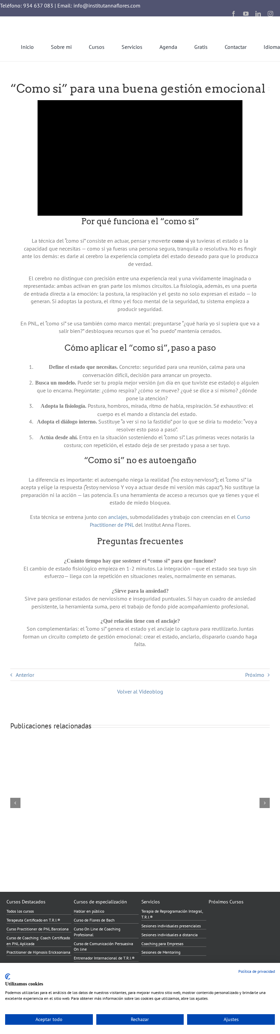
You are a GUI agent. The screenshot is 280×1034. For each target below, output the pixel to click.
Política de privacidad (256, 971)
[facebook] (233, 13)
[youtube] (246, 13)
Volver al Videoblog (140, 691)
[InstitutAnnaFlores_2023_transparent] (37, 19)
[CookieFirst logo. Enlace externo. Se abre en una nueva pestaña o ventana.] (7, 976)
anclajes (117, 516)
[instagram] (270, 13)
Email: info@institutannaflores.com (98, 5)
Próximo (254, 674)
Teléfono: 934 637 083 (26, 5)
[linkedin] (258, 13)
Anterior (25, 674)
